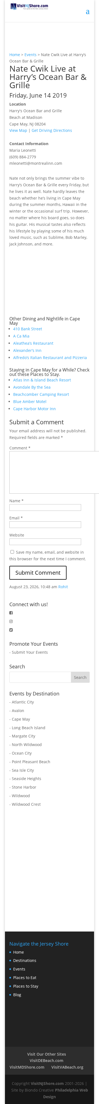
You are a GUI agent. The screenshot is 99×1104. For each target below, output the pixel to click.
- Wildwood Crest (25, 804)
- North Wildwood (25, 744)
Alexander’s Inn (27, 350)
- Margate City (22, 736)
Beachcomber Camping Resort (41, 394)
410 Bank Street (27, 328)
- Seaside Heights (25, 778)
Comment (20, 448)
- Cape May (19, 719)
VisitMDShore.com (27, 1067)
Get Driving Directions (52, 130)
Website (16, 535)
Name (16, 500)
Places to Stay (25, 986)
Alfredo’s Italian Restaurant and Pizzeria (50, 357)
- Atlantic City (21, 702)
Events (30, 54)
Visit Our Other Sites (46, 1054)
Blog (17, 994)
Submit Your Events (30, 652)
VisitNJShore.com (47, 1083)
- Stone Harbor (22, 787)
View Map (18, 130)
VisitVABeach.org (67, 1067)
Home (14, 54)
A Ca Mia (21, 336)
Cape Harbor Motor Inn (34, 408)
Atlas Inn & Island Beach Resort (42, 380)
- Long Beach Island (27, 727)
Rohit (63, 586)
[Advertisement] (50, 281)
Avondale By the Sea (32, 387)
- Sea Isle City (21, 770)
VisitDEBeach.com (46, 1060)
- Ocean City (20, 753)
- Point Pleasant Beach (29, 761)
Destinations (24, 960)
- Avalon (16, 710)
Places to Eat (24, 977)
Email (16, 517)
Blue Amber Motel (29, 401)
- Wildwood (19, 795)
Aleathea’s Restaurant (33, 343)
